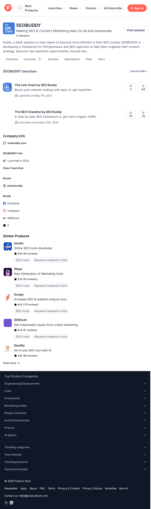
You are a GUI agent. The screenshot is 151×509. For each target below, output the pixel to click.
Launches (55, 8)
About (33, 488)
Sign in (139, 8)
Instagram (13, 210)
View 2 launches (13, 168)
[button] (101, 59)
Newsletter (10, 488)
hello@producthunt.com (33, 495)
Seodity (19, 345)
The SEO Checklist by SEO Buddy (38, 112)
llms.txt (123, 488)
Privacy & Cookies (69, 488)
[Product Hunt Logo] (8, 8)
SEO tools (22, 260)
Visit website (136, 30)
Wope (18, 269)
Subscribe (115, 8)
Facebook (13, 203)
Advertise (110, 488)
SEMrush (20, 320)
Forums (91, 8)
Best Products (31, 8)
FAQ (42, 488)
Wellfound (13, 218)
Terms (51, 488)
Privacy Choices (92, 488)
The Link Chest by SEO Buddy (36, 85)
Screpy (19, 294)
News (74, 8)
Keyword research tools (50, 260)
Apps (23, 488)
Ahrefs (19, 243)
